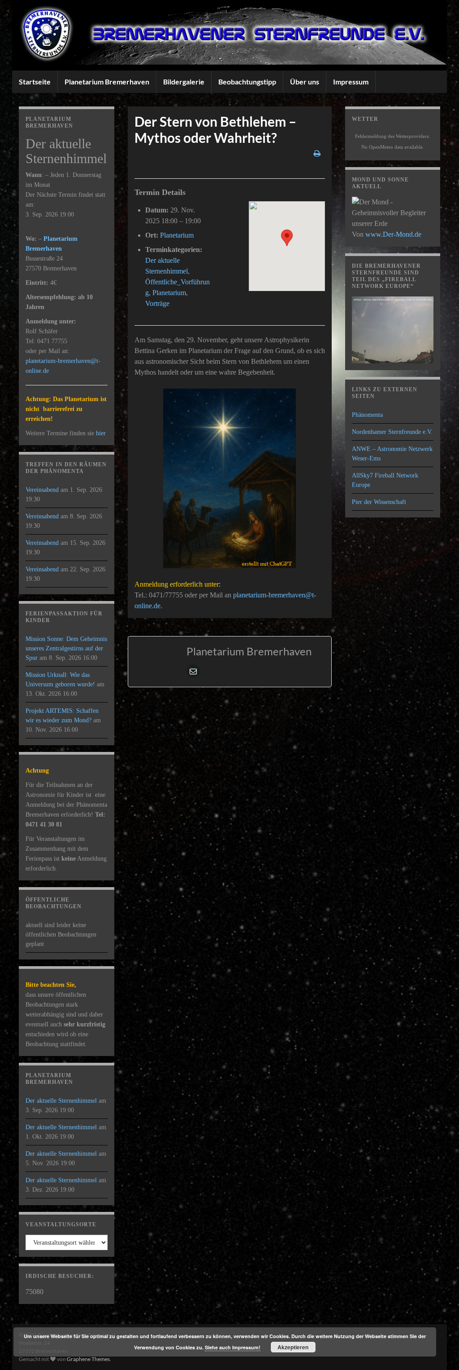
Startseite (35, 81)
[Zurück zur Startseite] (229, 35)
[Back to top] (439, 1350)
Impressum (350, 81)
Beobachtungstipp (247, 81)
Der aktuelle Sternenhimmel (61, 1100)
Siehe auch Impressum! (232, 1347)
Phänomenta (367, 414)
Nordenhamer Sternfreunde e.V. (392, 432)
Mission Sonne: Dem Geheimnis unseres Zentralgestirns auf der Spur (66, 648)
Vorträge (157, 303)
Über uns (304, 81)
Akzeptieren (292, 1347)
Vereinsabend (42, 489)
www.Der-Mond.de (393, 234)
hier (101, 433)
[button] (286, 238)
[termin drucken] (317, 153)
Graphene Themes (88, 1359)
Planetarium (177, 235)
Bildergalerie (183, 81)
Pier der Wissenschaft (379, 502)
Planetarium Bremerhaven (107, 81)
